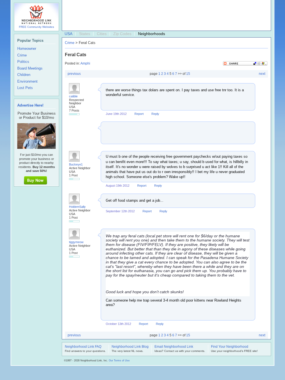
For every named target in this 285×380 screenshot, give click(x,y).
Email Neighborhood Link (173, 347)
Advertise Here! (30, 105)
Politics (23, 62)
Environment (27, 81)
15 (188, 74)
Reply (155, 113)
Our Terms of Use (119, 360)
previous (74, 74)
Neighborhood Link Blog (130, 347)
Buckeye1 (76, 164)
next (262, 74)
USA (68, 33)
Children (23, 75)
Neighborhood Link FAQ (83, 347)
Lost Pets (25, 88)
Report (139, 113)
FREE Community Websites (36, 26)
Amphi (85, 63)
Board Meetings (30, 68)
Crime (69, 43)
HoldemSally (77, 206)
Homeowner (26, 49)
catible (73, 96)
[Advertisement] (165, 15)
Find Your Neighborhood (229, 347)
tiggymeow (76, 242)
